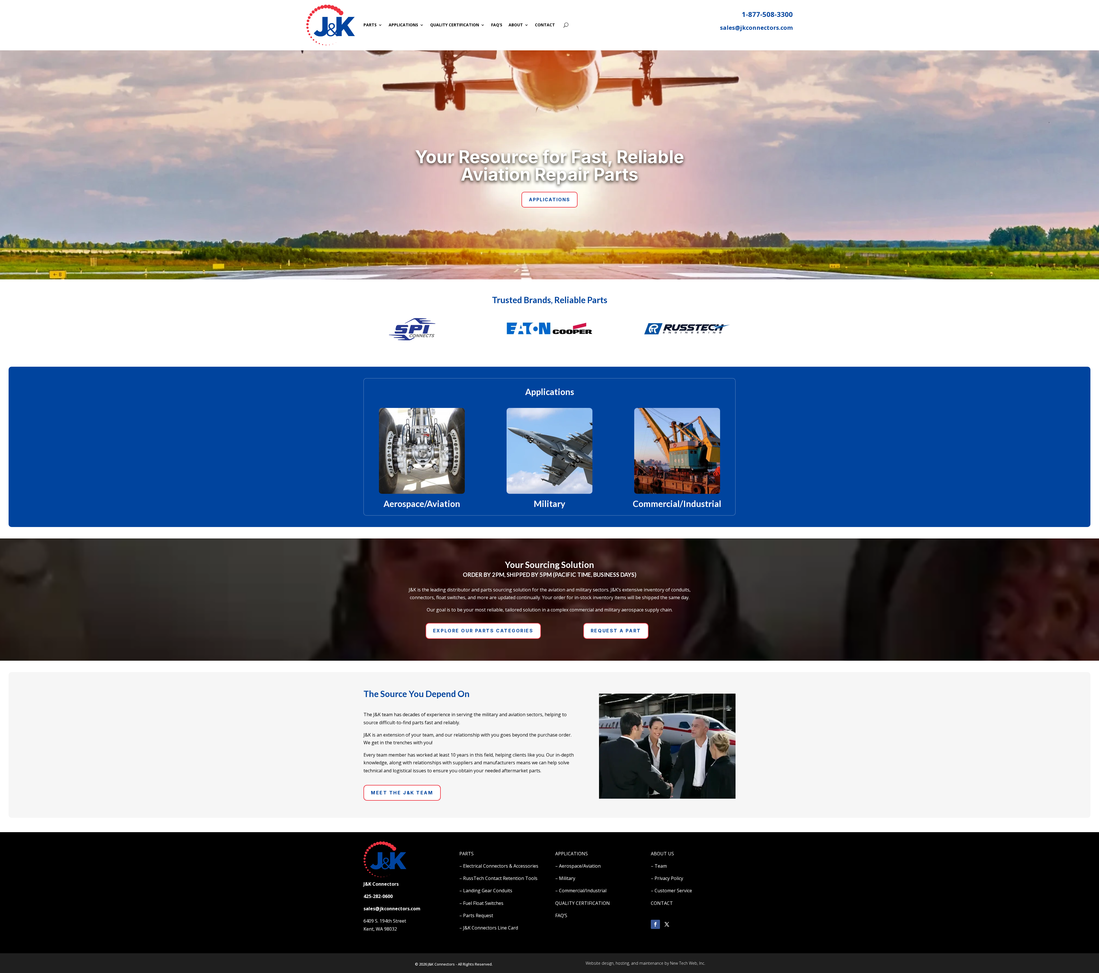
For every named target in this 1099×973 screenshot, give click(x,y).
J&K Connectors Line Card (490, 928)
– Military (565, 878)
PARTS (466, 853)
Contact (545, 24)
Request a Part (616, 630)
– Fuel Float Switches (481, 903)
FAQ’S (561, 915)
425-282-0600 (378, 896)
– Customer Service (671, 890)
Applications (403, 24)
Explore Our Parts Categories (483, 630)
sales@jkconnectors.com (756, 27)
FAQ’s (496, 24)
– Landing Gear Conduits (485, 890)
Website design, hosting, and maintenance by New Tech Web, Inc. (645, 963)
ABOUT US (662, 853)
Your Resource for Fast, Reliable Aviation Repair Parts (549, 165)
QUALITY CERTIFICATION (582, 903)
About (516, 24)
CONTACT (662, 903)
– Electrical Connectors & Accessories (498, 866)
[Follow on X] (666, 924)
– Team (659, 866)
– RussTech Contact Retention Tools (498, 878)
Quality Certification (454, 24)
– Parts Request (476, 915)
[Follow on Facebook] (655, 924)
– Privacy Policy (667, 878)
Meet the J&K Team (402, 793)
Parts (370, 24)
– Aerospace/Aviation (578, 866)
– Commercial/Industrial (580, 890)
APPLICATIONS (571, 853)
